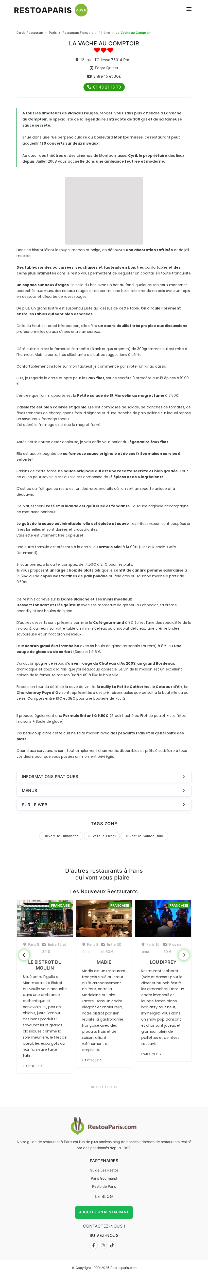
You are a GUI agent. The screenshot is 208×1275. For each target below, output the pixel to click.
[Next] (184, 955)
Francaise (60, 905)
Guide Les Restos (104, 1170)
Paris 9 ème (31, 948)
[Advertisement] (104, 210)
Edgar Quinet (106, 67)
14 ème (104, 33)
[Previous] (24, 955)
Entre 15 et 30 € (54, 948)
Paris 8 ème (90, 948)
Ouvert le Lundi (102, 836)
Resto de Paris (104, 1186)
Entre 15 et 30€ (107, 76)
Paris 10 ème (151, 948)
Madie (104, 962)
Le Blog (104, 1196)
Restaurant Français (77, 33)
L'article (32, 1066)
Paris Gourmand (104, 1178)
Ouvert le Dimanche (61, 836)
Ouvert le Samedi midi (144, 836)
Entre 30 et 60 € (111, 948)
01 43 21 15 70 (107, 87)
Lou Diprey (163, 962)
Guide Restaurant (29, 33)
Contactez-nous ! (104, 1226)
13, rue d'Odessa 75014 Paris (106, 59)
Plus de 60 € (172, 948)
